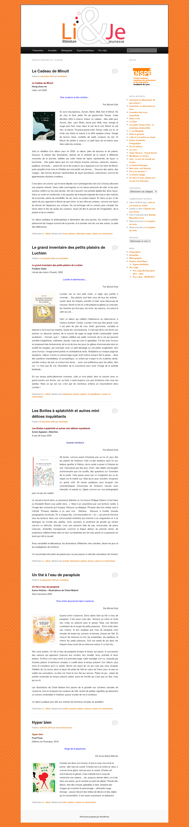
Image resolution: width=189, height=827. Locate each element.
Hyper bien (42, 722)
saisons (87, 708)
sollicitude (80, 233)
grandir (66, 561)
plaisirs (72, 233)
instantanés (75, 561)
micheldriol (62, 76)
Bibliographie (66, 50)
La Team (133, 121)
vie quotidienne (94, 394)
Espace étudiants (140, 264)
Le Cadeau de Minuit (50, 71)
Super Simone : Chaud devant (143, 152)
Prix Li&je (102, 50)
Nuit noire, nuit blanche (140, 168)
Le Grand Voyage (137, 174)
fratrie (65, 233)
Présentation (38, 50)
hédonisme (67, 394)
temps (88, 233)
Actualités (52, 50)
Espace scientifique (85, 50)
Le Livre (133, 149)
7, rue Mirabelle (136, 131)
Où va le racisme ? (137, 171)
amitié (65, 708)
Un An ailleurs (135, 146)
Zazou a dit (134, 118)
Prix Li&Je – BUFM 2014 (144, 276)
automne (72, 708)
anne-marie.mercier (64, 727)
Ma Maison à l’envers (139, 155)
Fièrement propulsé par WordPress (94, 816)
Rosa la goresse (136, 134)
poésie (90, 561)
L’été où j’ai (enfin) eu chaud (142, 137)
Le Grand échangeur (138, 165)
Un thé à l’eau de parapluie (56, 574)
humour (76, 394)
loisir (65, 802)
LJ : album (46, 233)
